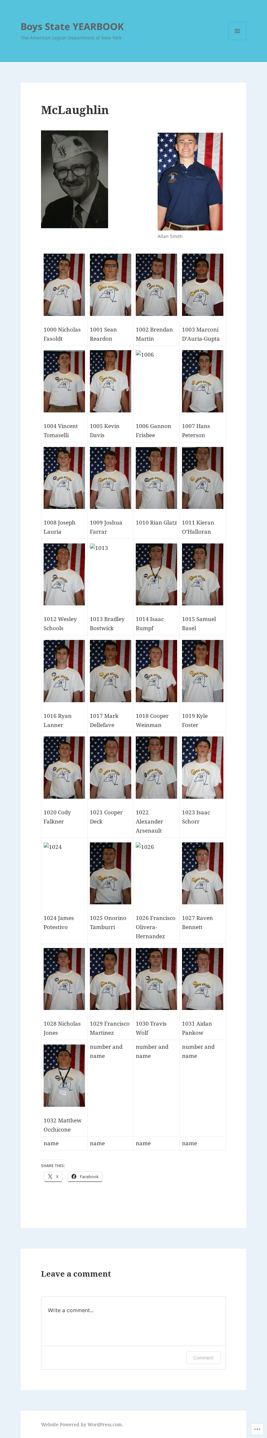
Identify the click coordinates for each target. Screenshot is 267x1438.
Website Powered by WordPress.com (81, 1424)
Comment (203, 1357)
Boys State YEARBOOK (72, 26)
